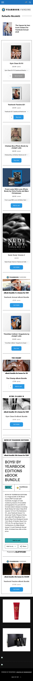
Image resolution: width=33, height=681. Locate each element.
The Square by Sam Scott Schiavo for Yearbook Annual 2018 (22, 28)
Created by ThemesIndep (24, 672)
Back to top (15, 677)
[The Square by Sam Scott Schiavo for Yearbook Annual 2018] (7, 28)
